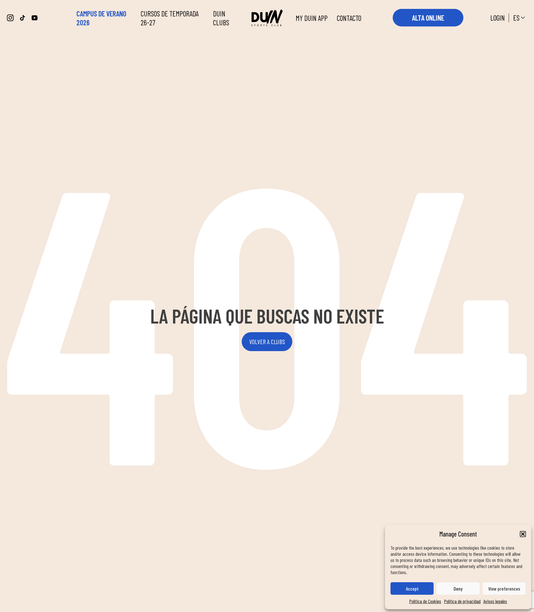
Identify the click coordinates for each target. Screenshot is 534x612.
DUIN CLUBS (221, 18)
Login (497, 17)
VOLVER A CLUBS (267, 342)
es (516, 17)
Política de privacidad (462, 601)
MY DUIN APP (312, 17)
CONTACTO (349, 17)
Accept (412, 589)
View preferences (504, 589)
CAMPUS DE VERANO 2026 (101, 18)
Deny (458, 589)
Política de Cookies (425, 601)
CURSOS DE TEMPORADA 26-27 (170, 18)
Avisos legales (495, 601)
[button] (523, 534)
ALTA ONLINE (428, 17)
